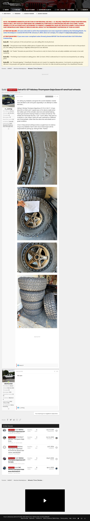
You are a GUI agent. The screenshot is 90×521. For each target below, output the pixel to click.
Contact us (39, 518)
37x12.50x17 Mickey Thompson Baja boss (16, 439)
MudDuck (10, 433)
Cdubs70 (10, 454)
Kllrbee (52, 459)
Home (74, 518)
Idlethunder (8, 384)
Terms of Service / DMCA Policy (51, 518)
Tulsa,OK (11, 121)
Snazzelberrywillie (12, 463)
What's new (30, 10)
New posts (7, 13)
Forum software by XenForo (18, 517)
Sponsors (31, 518)
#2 (57, 371)
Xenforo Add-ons (41, 517)
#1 (57, 96)
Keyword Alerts (45, 10)
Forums (17, 10)
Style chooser (24, 518)
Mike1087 (10, 473)
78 (10, 117)
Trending (17, 13)
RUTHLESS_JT (11, 443)
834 (10, 392)
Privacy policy (64, 518)
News (7, 10)
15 (8, 390)
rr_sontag (6, 92)
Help (70, 518)
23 (9, 115)
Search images (42, 13)
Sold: (16, 431)
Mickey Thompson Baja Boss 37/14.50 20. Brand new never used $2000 (16, 449)
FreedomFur (51, 431)
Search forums (29, 13)
